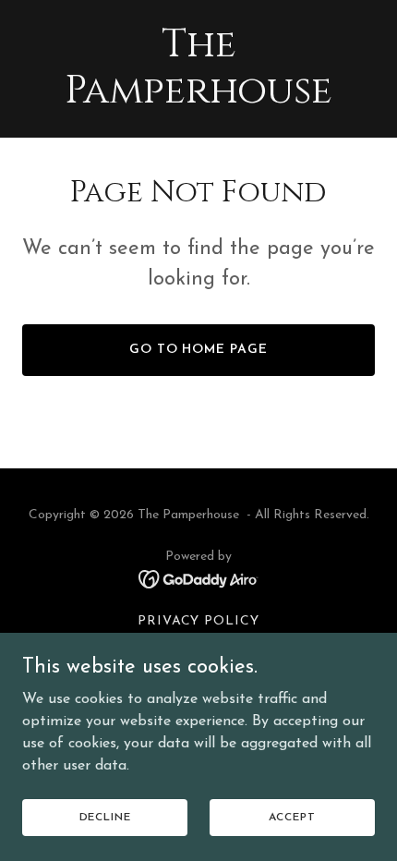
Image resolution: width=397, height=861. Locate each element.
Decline (105, 816)
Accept (292, 816)
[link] (198, 98)
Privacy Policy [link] (199, 621)
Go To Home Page (199, 350)
